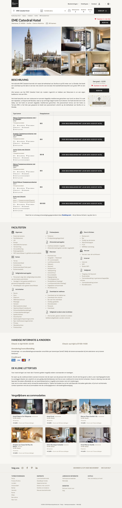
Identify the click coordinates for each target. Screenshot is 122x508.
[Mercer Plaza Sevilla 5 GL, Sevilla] (95, 406)
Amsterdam (15, 485)
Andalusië (30, 15)
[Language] (109, 4)
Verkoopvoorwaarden (69, 478)
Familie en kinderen (43, 488)
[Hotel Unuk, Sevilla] (61, 406)
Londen (13, 483)
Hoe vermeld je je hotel (95, 478)
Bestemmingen (73, 4)
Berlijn (13, 488)
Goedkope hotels (42, 481)
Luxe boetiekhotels (43, 478)
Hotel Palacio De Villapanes (22, 416)
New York (14, 500)
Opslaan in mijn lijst (103, 19)
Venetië (13, 490)
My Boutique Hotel (16, 15)
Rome (13, 492)
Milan (13, 495)
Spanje (24, 15)
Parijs (13, 478)
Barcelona (14, 497)
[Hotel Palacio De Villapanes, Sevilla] (27, 406)
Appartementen (42, 483)
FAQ (63, 491)
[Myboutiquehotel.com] (15, 4)
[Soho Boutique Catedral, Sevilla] (61, 435)
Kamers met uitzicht (43, 485)
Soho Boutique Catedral (55, 445)
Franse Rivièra (15, 481)
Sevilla (36, 15)
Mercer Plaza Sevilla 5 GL (89, 416)
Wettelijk (65, 481)
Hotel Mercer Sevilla (87, 445)
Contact (94, 4)
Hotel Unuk (50, 416)
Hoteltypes (85, 4)
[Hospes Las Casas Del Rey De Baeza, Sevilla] (27, 435)
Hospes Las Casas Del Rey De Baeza (23, 445)
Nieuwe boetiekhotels (44, 490)
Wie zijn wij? (106, 468)
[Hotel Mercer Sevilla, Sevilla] (95, 435)
